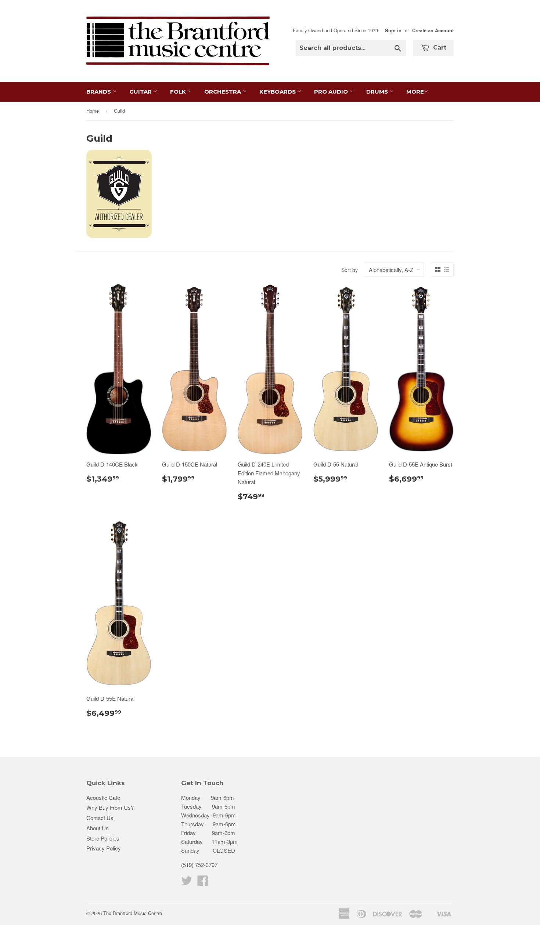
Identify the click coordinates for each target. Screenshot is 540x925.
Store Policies (102, 838)
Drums (377, 91)
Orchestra (223, 91)
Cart (438, 47)
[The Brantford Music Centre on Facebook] (202, 882)
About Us (97, 828)
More (415, 91)
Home (92, 110)
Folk (178, 91)
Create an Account (433, 30)
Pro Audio (331, 91)
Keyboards (278, 91)
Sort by (349, 269)
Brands (99, 91)
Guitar (141, 91)
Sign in (393, 30)
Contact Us (100, 817)
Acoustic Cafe (103, 797)
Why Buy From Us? (110, 807)
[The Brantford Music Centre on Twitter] (186, 882)
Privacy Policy (103, 848)
